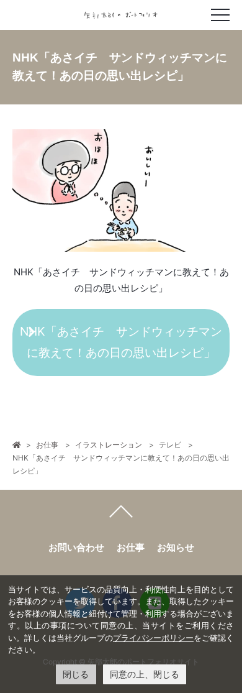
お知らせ (175, 547)
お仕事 (47, 444)
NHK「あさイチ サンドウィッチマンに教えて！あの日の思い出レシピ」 (121, 342)
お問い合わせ (76, 547)
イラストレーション (108, 444)
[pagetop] (121, 514)
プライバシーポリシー (153, 638)
